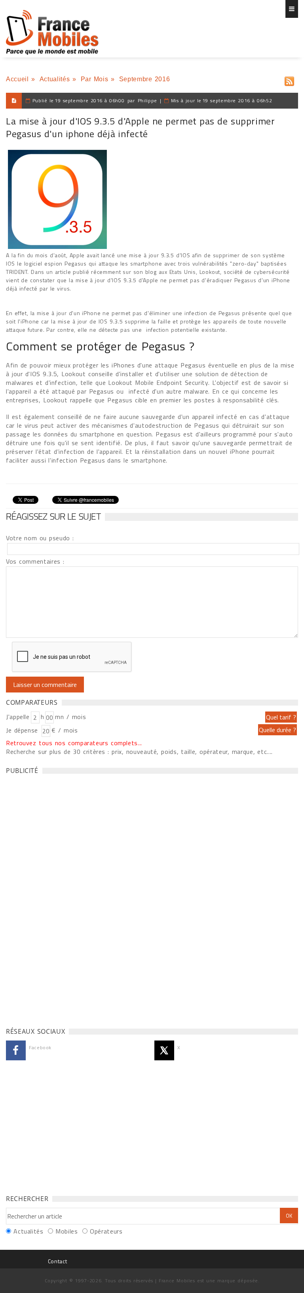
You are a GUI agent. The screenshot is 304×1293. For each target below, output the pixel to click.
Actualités (55, 79)
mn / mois (70, 716)
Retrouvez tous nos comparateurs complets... (74, 743)
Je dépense (23, 730)
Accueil (17, 79)
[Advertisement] (65, 899)
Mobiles (66, 1231)
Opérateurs (106, 1231)
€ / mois (64, 730)
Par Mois (94, 79)
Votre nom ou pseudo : (40, 538)
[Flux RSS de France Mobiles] (289, 79)
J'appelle (18, 716)
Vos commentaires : (35, 561)
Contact (57, 1261)
